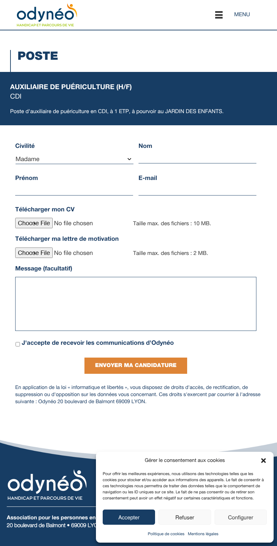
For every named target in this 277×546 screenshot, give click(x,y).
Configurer (240, 517)
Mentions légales (203, 533)
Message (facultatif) (43, 268)
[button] (263, 460)
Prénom (26, 178)
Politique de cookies (166, 533)
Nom (145, 146)
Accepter (129, 517)
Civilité (25, 146)
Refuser (184, 517)
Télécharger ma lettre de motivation (67, 238)
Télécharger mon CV (45, 209)
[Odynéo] (47, 14)
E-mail (147, 178)
